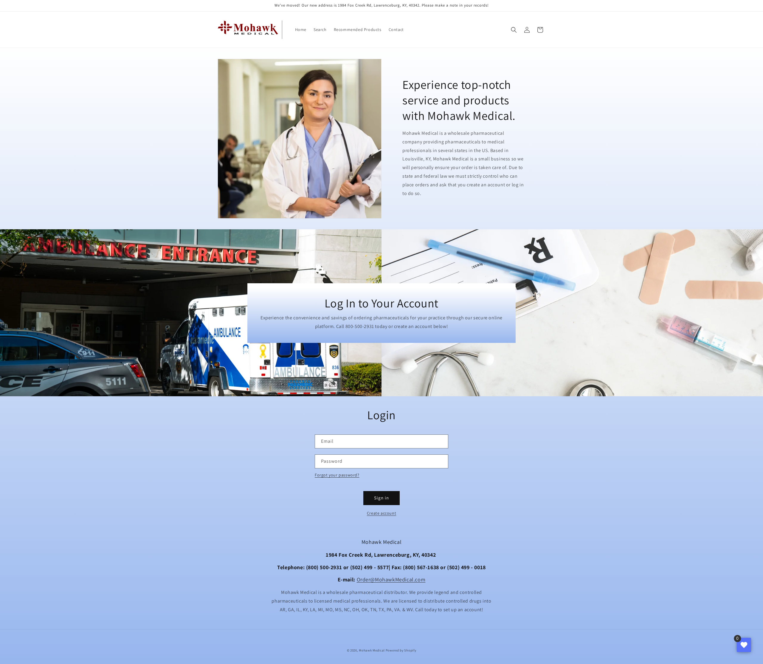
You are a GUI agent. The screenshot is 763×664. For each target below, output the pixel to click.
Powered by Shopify (401, 650)
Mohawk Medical (372, 650)
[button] (513, 29)
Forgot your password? (337, 475)
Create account (381, 513)
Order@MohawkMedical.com (391, 579)
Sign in (381, 498)
